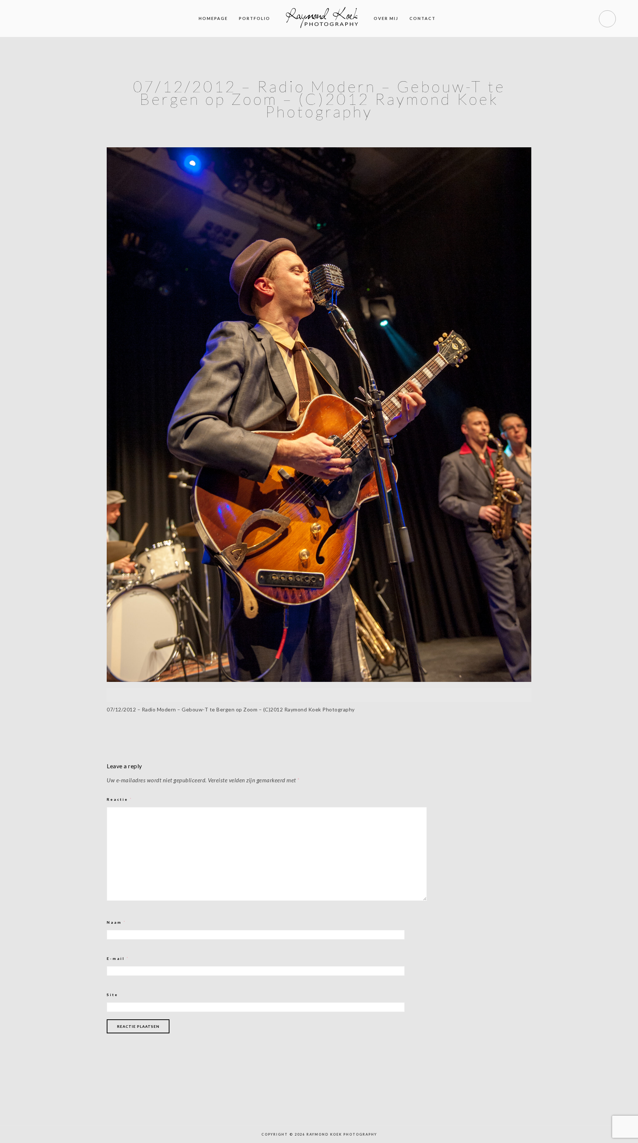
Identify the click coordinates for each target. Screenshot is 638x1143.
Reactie (120, 799)
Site (112, 994)
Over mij (386, 18)
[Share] (262, 735)
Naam (116, 922)
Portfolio (254, 18)
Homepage (213, 18)
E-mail (118, 958)
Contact (422, 18)
